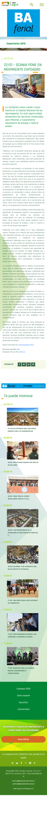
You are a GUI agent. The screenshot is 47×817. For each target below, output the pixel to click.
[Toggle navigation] (41, 4)
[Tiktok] (34, 763)
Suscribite (23, 739)
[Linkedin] (17, 763)
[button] (19, 364)
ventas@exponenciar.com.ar (23, 781)
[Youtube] (30, 763)
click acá (22, 352)
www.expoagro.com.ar (26, 345)
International (24, 709)
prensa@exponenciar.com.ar (23, 784)
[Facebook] (12, 763)
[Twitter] (25, 763)
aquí (18, 349)
